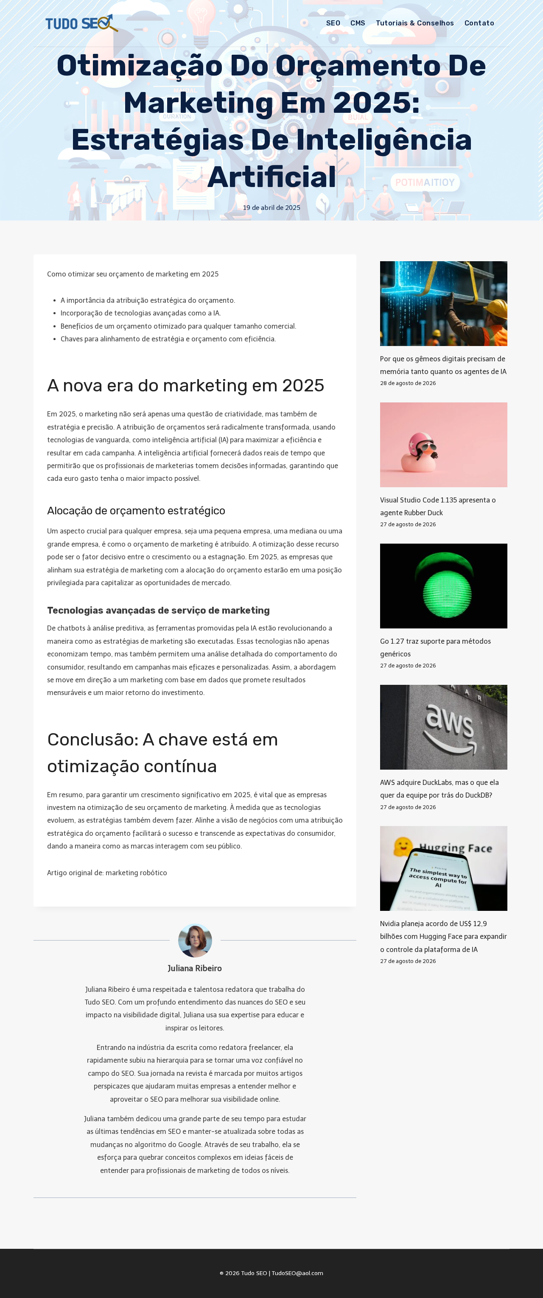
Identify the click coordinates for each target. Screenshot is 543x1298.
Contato (479, 23)
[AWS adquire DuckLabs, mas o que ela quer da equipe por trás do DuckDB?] (444, 727)
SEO (333, 23)
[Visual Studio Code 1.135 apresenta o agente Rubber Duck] (444, 444)
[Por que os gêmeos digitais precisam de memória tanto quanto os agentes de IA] (444, 303)
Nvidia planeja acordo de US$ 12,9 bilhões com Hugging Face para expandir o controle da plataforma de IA (443, 937)
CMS (357, 23)
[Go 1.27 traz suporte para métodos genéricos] (444, 586)
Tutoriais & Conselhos (415, 23)
